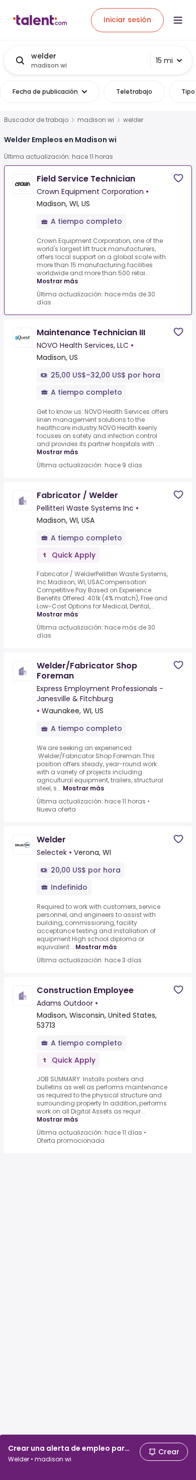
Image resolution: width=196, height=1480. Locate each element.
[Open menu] (178, 20)
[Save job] (178, 178)
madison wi (95, 120)
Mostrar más (57, 281)
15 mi (164, 60)
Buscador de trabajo (36, 120)
